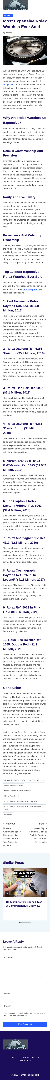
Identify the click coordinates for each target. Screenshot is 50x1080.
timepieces (8, 84)
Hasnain (9, 33)
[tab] (20, 922)
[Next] (43, 894)
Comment (9, 957)
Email (7, 1006)
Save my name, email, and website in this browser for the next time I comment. (25, 1014)
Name (7, 994)
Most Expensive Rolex (13, 786)
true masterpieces (30, 289)
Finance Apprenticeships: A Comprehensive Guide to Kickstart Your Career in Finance (12, 835)
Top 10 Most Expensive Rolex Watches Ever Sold (22, 808)
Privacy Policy (31, 1057)
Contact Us (25, 1060)
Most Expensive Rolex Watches (17, 791)
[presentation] (25, 882)
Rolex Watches (10, 796)
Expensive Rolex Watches (33, 780)
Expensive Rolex (11, 780)
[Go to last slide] (7, 894)
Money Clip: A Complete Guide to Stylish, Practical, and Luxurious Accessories (38, 833)
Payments (8, 15)
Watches (8, 814)
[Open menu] (44, 5)
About (14, 1057)
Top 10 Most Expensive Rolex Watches (20, 801)
